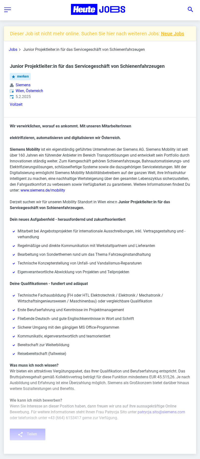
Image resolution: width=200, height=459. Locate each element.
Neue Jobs (172, 33)
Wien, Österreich (29, 90)
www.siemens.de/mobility (42, 190)
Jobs (13, 49)
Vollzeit (16, 104)
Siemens (23, 85)
